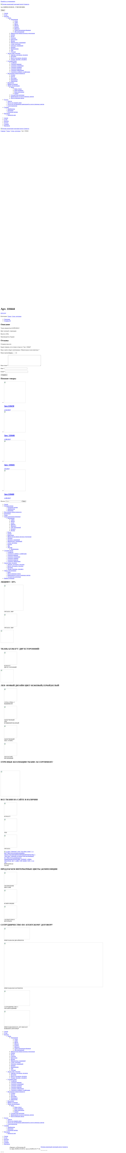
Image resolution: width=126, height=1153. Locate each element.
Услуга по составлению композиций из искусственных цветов (26, 104)
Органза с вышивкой (17, 45)
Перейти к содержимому (8, 1)
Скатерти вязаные (16, 64)
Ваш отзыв (4, 365)
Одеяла (13, 75)
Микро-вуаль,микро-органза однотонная (23, 33)
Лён (12, 50)
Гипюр (13, 35)
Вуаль (12, 36)
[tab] (64, 319)
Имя (2, 368)
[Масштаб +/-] (46, 1150)
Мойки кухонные (13, 84)
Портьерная (14, 19)
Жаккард (17, 28)
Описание (7, 319)
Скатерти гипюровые (17, 65)
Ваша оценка (4, 353)
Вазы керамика (18, 90)
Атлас (16, 21)
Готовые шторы (8, 506)
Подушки (14, 78)
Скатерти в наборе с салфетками (20, 72)
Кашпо (16, 93)
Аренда (10, 101)
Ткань (9, 18)
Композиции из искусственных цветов (22, 96)
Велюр (13, 41)
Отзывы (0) (7, 321)
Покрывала (14, 79)
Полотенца (11, 82)
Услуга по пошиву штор (15, 102)
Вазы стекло (18, 89)
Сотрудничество (12, 106)
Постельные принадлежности (16, 73)
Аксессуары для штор (14, 53)
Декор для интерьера (14, 85)
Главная (3, 131)
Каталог (6, 16)
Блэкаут (16, 27)
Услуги (6, 99)
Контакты (7, 113)
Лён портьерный (19, 31)
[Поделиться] (43, 1150)
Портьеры (10, 110)
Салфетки (14, 62)
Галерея (6, 107)
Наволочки (14, 81)
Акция (6, 13)
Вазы (12, 87)
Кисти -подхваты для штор (19, 58)
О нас (5, 15)
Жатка (16, 24)
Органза (13, 38)
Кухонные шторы (13, 112)
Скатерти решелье (16, 69)
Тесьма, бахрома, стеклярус (19, 59)
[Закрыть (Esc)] (41, 1150)
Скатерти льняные (16, 67)
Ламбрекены (11, 109)
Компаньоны (15, 48)
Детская (13, 52)
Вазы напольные (19, 92)
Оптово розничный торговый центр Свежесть (54, 1147)
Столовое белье (12, 61)
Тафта (16, 22)
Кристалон (14, 39)
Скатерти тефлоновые (17, 70)
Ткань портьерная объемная (22, 30)
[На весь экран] (45, 1150)
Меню (2, 10)
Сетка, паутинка (15, 44)
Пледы (13, 76)
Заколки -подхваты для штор (19, 55)
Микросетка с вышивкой (18, 42)
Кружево (13, 56)
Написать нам (12, 115)
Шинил (16, 25)
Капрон (13, 47)
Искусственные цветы (17, 98)
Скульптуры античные (17, 95)
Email (3, 371)
